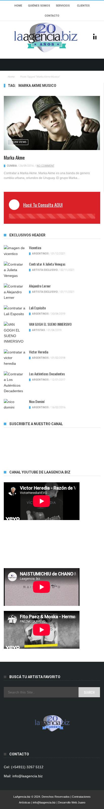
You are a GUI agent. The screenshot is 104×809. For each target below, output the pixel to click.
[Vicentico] (14, 250)
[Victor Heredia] (14, 357)
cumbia (12, 165)
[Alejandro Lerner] (14, 291)
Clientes (83, 5)
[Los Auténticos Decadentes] (14, 382)
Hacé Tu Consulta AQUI (43, 204)
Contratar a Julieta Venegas (47, 264)
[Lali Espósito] (14, 311)
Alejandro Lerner (40, 285)
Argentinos (40, 253)
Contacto (52, 15)
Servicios (63, 5)
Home (18, 5)
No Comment (45, 165)
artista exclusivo (45, 270)
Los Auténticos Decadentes (47, 373)
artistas (38, 330)
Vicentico (35, 247)
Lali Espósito (37, 307)
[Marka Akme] (52, 123)
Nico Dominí (36, 401)
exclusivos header (27, 235)
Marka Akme (14, 157)
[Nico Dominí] (14, 404)
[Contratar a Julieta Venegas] (14, 270)
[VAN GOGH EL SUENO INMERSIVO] (14, 333)
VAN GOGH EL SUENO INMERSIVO (50, 324)
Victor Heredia (38, 351)
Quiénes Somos (39, 5)
